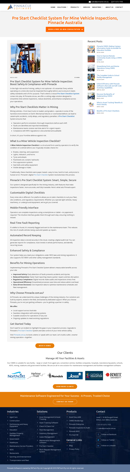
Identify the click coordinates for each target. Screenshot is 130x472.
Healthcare (14, 442)
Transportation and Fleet (19, 460)
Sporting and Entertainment (20, 457)
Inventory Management (48, 433)
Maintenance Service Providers (21, 446)
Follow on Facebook (108, 434)
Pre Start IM (73, 435)
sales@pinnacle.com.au (100, 2)
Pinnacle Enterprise (76, 424)
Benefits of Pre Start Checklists (108, 111)
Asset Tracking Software (48, 423)
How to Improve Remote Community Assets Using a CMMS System (109, 58)
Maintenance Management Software (49, 441)
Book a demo (45, 345)
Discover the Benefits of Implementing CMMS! (105, 95)
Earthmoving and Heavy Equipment (19, 425)
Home (53, 7)
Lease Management (47, 437)
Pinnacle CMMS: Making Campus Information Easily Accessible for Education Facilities (109, 48)
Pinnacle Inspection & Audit (79, 428)
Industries (97, 7)
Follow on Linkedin (108, 445)
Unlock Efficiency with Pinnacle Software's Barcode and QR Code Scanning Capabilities (109, 86)
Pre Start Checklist (41, 175)
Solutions (62, 7)
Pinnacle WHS (74, 431)
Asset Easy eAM (75, 417)
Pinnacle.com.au (20, 335)
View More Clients (65, 386)
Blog (71, 445)
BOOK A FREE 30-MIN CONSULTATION (64, 29)
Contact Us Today (65, 401)
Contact (119, 7)
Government (14, 439)
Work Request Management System (50, 451)
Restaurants (14, 453)
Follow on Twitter (108, 440)
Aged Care (13, 417)
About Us (109, 7)
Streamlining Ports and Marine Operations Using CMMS (108, 67)
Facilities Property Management (16, 434)
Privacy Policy (74, 449)
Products (75, 7)
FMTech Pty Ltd (36, 468)
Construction (15, 421)
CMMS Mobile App (76, 421)
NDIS (12, 450)
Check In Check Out (46, 426)
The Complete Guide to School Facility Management (108, 76)
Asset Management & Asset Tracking (49, 418)
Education (13, 430)
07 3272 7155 (118, 2)
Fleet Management (46, 430)
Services (86, 7)
